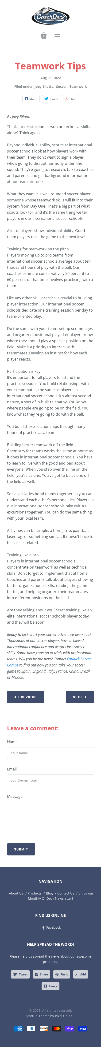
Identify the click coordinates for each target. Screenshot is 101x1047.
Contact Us (65, 893)
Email (12, 769)
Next (78, 697)
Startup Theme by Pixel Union (49, 1016)
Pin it (64, 974)
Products (35, 893)
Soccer (61, 86)
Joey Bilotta (44, 86)
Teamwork (78, 86)
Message (15, 796)
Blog (49, 893)
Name (12, 741)
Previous (27, 697)
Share (44, 974)
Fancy (53, 986)
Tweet (23, 974)
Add (83, 974)
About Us (16, 893)
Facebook (53, 927)
